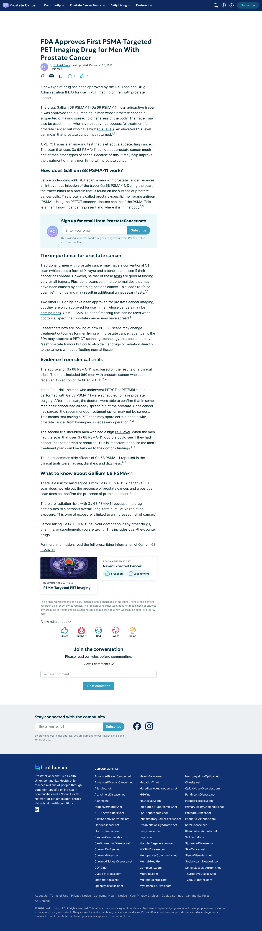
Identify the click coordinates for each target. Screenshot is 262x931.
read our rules (88, 656)
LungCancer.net (150, 831)
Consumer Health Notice (110, 895)
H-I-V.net (145, 794)
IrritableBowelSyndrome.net (158, 825)
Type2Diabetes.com (198, 880)
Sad (96, 632)
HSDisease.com (150, 800)
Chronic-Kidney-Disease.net (113, 861)
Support (80, 632)
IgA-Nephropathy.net (154, 813)
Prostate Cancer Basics (85, 5)
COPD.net (100, 867)
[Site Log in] (231, 5)
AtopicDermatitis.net (108, 807)
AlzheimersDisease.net (109, 794)
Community (52, 5)
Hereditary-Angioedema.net (158, 788)
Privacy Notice (136, 237)
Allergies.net (102, 788)
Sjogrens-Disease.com (200, 843)
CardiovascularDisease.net (112, 843)
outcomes (65, 333)
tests (118, 276)
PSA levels (105, 129)
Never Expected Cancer (122, 566)
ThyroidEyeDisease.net (200, 873)
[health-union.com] (51, 768)
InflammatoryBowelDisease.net (160, 819)
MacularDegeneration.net (157, 843)
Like (62, 632)
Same (131, 632)
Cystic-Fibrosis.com (107, 873)
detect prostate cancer (122, 150)
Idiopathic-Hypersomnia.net (158, 807)
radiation (64, 504)
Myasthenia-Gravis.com (155, 886)
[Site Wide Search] (216, 5)
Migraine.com (149, 873)
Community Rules (197, 895)
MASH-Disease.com (153, 849)
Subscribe (139, 230)
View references (54, 622)
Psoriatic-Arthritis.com (200, 819)
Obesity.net (192, 782)
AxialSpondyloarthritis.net (111, 819)
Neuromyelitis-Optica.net (202, 776)
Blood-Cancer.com (107, 831)
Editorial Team (61, 65)
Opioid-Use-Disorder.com (202, 788)
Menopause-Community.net (158, 855)
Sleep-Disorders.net (198, 855)
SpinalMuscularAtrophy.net (203, 867)
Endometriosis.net (106, 880)
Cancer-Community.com (110, 837)
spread (79, 118)
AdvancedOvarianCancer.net (113, 782)
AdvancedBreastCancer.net (112, 776)
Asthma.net (102, 800)
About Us (41, 895)
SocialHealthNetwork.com (202, 861)
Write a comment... (57, 674)
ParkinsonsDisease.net (200, 794)
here (43, 613)
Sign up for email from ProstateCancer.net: (103, 221)
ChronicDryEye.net (107, 849)
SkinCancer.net (195, 849)
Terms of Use (74, 242)
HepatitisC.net (149, 782)
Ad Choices (42, 901)
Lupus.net (146, 837)
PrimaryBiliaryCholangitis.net (204, 807)
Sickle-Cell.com (195, 837)
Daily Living (119, 5)
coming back (50, 313)
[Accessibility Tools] (224, 5)
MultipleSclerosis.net (154, 880)
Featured (142, 5)
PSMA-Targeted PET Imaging (67, 587)
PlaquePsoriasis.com (199, 800)
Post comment (98, 686)
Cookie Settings (172, 895)
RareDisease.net (196, 825)
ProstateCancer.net (198, 813)
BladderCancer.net (106, 825)
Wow (114, 632)
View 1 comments (97, 664)
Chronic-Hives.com (107, 855)
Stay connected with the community (70, 716)
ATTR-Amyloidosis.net (109, 813)
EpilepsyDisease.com (108, 886)
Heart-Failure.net (151, 776)
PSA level (122, 432)
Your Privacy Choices (144, 895)
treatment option (103, 412)
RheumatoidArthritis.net (201, 831)
